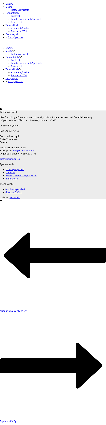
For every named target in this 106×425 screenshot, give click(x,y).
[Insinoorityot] (1, 42)
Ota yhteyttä (12, 34)
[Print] (1, 108)
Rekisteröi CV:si (19, 31)
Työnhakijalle (12, 25)
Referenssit (17, 22)
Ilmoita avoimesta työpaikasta (26, 19)
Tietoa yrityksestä (20, 9)
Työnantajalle (12, 12)
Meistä (9, 6)
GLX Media (15, 197)
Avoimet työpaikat (20, 28)
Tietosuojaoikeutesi (10, 158)
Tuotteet (15, 15)
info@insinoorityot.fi (23, 150)
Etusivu (9, 3)
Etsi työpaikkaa (15, 37)
